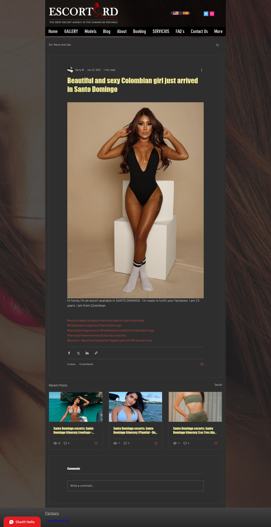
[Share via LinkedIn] (87, 353)
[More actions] (201, 70)
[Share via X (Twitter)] (78, 353)
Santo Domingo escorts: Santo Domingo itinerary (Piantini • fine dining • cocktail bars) (135, 430)
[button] (217, 44)
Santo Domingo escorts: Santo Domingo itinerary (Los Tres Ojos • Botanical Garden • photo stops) (195, 430)
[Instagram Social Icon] (212, 13)
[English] (175, 13)
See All (218, 385)
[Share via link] (96, 353)
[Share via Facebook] (69, 353)
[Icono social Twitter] (206, 13)
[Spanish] (185, 13)
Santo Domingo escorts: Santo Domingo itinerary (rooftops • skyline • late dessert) (73, 430)
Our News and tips (60, 44)
